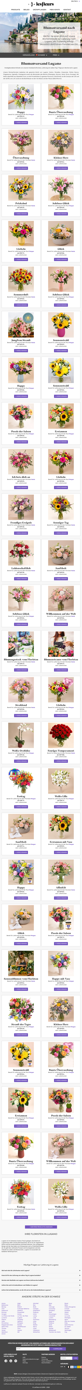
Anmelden (58, 1349)
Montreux (36, 1319)
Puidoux (51, 1323)
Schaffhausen (21, 1326)
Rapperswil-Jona (7, 1325)
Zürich (3, 1334)
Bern (18, 1305)
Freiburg (35, 1312)
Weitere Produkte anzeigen (41, 1227)
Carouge (51, 1307)
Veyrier (19, 1330)
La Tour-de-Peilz (22, 1316)
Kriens (67, 1314)
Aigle (19, 1303)
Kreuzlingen (52, 1314)
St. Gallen (68, 1326)
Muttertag (45, 1359)
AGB (24, 1357)
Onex (3, 1321)
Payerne (51, 1321)
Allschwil (35, 1303)
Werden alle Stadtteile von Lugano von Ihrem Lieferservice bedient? (23, 1280)
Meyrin (4, 1319)
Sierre (35, 1326)
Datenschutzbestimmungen (31, 1359)
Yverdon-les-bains (55, 1332)
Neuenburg (52, 1319)
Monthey (20, 1319)
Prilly (34, 1323)
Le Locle (67, 1316)
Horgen (4, 1314)
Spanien (52, 1374)
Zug (66, 1332)
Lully (34, 1318)
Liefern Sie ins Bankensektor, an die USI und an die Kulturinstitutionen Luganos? (26, 1290)
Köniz (35, 1314)
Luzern (51, 1318)
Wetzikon (5, 1332)
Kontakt (67, 10)
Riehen (35, 1325)
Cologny (35, 1308)
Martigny (67, 1318)
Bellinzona (5, 1305)
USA (56, 1374)
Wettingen (68, 1330)
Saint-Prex (5, 1326)
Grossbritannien (63, 1374)
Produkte (15, 10)
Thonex (4, 1328)
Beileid (26, 10)
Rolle (50, 1325)
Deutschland (32, 1374)
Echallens (52, 1310)
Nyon (66, 1319)
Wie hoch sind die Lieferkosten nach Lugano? (15, 1270)
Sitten (51, 1326)
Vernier (51, 1328)
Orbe (34, 1321)
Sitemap (25, 1362)
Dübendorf (36, 1310)
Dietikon (20, 1310)
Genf (50, 1312)
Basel (66, 1303)
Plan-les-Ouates (70, 1321)
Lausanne (52, 1316)
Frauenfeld (20, 1312)
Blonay (4, 1307)
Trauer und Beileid (47, 1361)
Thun (18, 1328)
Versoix (67, 1328)
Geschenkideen (46, 1362)
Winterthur (36, 1332)
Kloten (19, 1314)
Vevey (3, 1330)
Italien (39, 1374)
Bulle (34, 1307)
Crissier (67, 1308)
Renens (19, 1325)
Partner (44, 1357)
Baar (50, 1303)
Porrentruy (5, 1323)
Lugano (19, 1318)
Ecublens (67, 1310)
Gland (66, 1312)
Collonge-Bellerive (23, 1308)
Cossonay (52, 1308)
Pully (66, 1323)
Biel (50, 1305)
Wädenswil (52, 1330)
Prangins (20, 1323)
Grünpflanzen (39, 10)
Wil (18, 1332)
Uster (35, 1328)
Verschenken (22, 122)
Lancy (35, 1316)
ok (76, 1358)
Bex (34, 1305)
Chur (3, 1308)
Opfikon (20, 1321)
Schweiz (20, 1374)
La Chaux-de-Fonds (8, 1316)
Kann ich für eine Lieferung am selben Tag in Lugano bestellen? (21, 1275)
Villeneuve (36, 1330)
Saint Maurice (69, 1325)
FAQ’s (24, 1361)
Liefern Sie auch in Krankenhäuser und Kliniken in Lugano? (20, 1285)
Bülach (19, 1307)
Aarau (4, 1303)
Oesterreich (45, 1374)
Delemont (5, 1310)
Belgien (25, 1374)
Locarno (4, 1318)
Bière (66, 1305)
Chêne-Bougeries (70, 1307)
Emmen (4, 1312)
